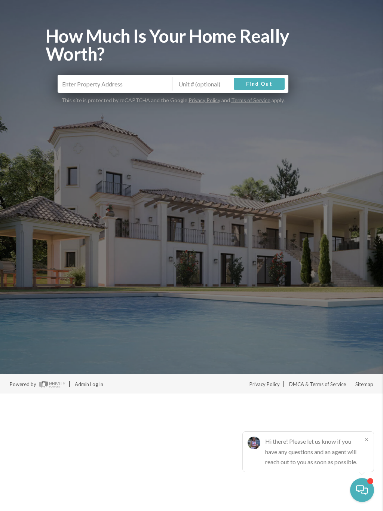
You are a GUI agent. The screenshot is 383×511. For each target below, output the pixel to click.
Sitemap (364, 384)
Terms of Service (250, 100)
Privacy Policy (204, 100)
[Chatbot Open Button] (362, 490)
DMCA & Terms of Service (317, 384)
